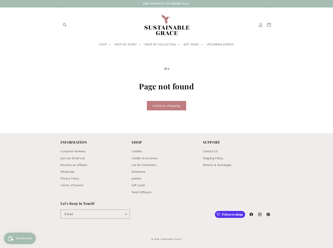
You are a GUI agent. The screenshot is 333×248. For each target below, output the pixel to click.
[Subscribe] (125, 214)
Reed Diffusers (142, 192)
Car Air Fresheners (144, 165)
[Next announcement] (271, 3)
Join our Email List (73, 158)
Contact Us (210, 151)
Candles (137, 151)
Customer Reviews (73, 151)
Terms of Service (72, 185)
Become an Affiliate (74, 165)
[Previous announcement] (62, 3)
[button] (65, 25)
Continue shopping (166, 105)
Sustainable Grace (171, 239)
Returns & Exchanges (217, 165)
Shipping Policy (213, 158)
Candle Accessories (145, 158)
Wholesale (67, 172)
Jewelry (136, 178)
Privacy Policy (70, 178)
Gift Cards (138, 185)
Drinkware (138, 172)
